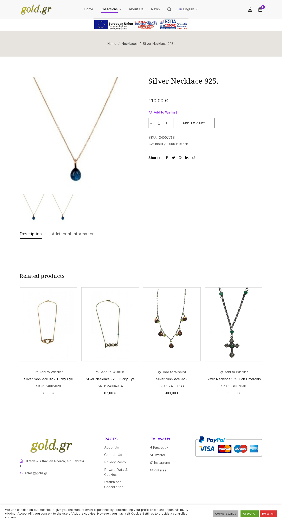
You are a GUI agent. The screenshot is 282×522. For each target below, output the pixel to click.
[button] (162, 112)
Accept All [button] (249, 513)
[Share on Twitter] (173, 158)
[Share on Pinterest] (180, 158)
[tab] (31, 235)
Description (31, 234)
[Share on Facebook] (167, 158)
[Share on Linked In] (187, 158)
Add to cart (194, 123)
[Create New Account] (250, 10)
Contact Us (113, 455)
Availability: (157, 144)
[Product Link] (48, 324)
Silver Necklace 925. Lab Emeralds (233, 379)
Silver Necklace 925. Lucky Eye (48, 379)
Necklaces (129, 43)
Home (111, 43)
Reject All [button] (268, 513)
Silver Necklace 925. (172, 379)
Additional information (73, 234)
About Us (111, 447)
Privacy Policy (115, 462)
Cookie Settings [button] (225, 513)
